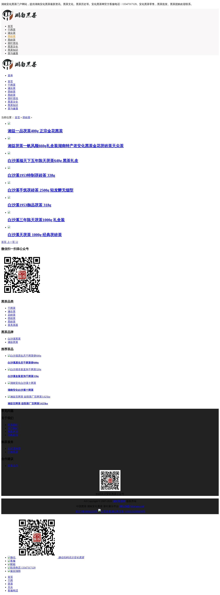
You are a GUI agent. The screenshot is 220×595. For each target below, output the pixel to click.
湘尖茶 (11, 33)
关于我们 (13, 428)
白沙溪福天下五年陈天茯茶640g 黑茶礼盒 (43, 161)
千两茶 (11, 29)
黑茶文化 (13, 46)
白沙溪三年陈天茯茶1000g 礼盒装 (36, 220)
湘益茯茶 (13, 342)
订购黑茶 (13, 452)
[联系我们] (11, 560)
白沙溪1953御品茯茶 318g (29, 205)
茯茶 (10, 583)
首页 (10, 26)
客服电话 (13, 590)
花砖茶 (11, 314)
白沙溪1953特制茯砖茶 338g (31, 175)
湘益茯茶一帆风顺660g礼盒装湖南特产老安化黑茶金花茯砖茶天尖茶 (66, 146)
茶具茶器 (13, 325)
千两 (10, 580)
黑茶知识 (13, 50)
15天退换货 (14, 448)
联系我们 (13, 424)
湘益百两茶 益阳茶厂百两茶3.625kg (28, 403)
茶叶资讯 (13, 43)
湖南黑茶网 (119, 501)
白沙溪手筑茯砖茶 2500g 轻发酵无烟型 (40, 190)
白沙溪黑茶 (14, 338)
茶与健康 (13, 53)
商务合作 (13, 465)
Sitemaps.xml (137, 506)
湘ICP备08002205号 (87, 511)
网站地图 (124, 506)
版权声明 (13, 431)
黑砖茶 (11, 39)
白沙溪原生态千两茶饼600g (23, 362)
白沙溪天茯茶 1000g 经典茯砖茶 (35, 235)
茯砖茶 (11, 36)
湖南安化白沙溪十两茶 (20, 390)
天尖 (10, 587)
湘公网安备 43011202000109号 (128, 511)
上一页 (11, 242)
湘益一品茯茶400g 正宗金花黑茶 (35, 131)
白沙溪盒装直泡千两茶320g (23, 376)
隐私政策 (13, 435)
